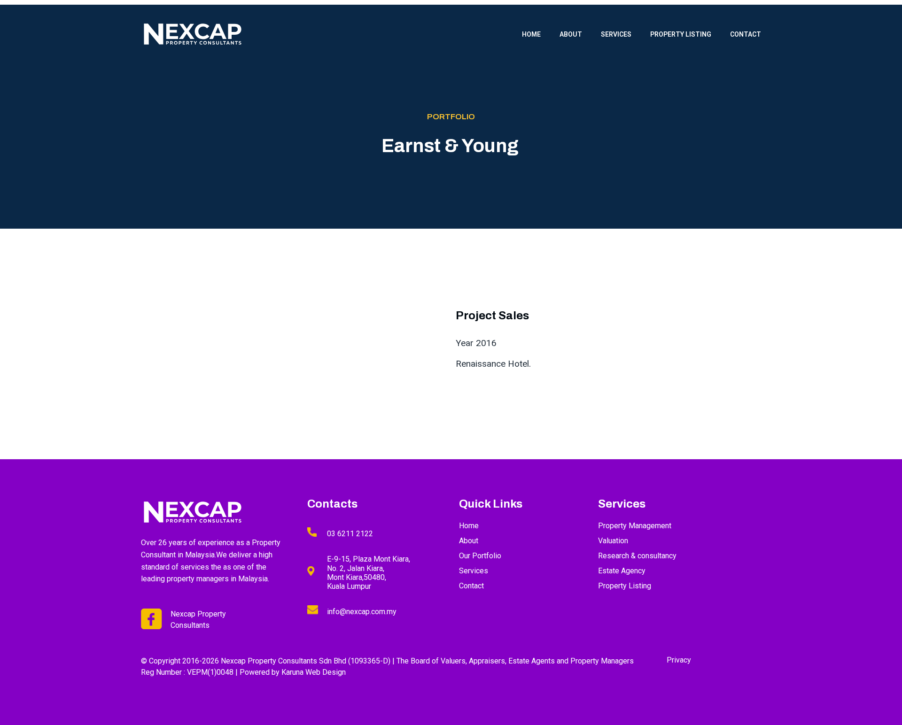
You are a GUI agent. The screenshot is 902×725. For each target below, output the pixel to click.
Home (531, 34)
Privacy (679, 660)
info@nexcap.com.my (362, 611)
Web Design (325, 672)
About (571, 34)
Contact (745, 34)
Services (616, 34)
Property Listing (680, 34)
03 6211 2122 (350, 533)
